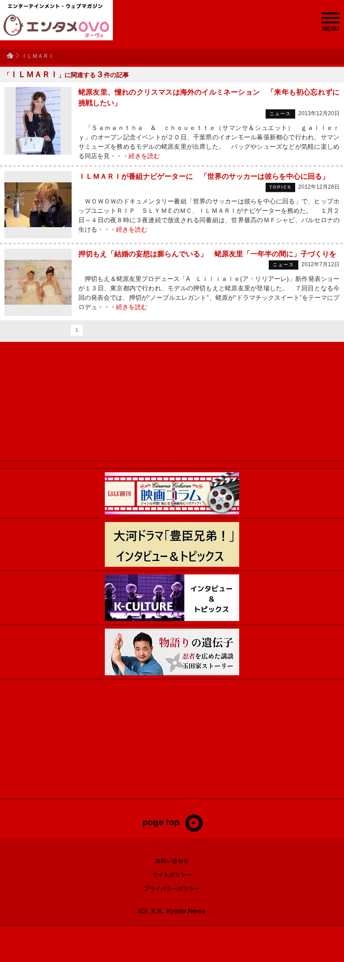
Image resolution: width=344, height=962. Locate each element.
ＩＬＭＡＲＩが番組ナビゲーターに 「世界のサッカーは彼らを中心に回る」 (203, 176)
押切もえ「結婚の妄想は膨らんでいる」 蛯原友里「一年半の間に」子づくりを (207, 254)
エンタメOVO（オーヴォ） (56, 26)
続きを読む (144, 156)
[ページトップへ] (172, 830)
